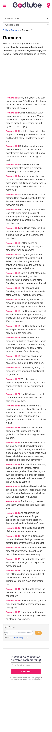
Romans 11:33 (13, 571)
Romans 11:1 (12, 98)
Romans (15, 30)
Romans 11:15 (13, 311)
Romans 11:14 (13, 299)
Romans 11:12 (13, 273)
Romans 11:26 (13, 486)
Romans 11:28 (13, 513)
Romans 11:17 (13, 338)
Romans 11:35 (13, 600)
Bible (5, 30)
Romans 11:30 (13, 536)
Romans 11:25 (13, 464)
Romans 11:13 (13, 288)
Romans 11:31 (13, 547)
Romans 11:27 (13, 501)
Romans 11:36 (13, 612)
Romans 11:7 (12, 194)
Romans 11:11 (13, 254)
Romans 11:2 (12, 113)
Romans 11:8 (12, 209)
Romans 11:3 (12, 131)
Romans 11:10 (13, 243)
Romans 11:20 (13, 379)
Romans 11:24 (13, 442)
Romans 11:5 (12, 164)
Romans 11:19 (13, 368)
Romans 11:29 (13, 528)
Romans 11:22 (13, 406)
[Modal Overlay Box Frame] (26, 668)
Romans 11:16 (13, 326)
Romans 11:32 (13, 559)
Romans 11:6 (12, 176)
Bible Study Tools (21, 638)
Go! (38, 633)
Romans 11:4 (12, 146)
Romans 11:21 (13, 394)
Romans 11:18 (13, 356)
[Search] (48, 5)
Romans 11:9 (12, 228)
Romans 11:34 (13, 589)
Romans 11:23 (13, 427)
